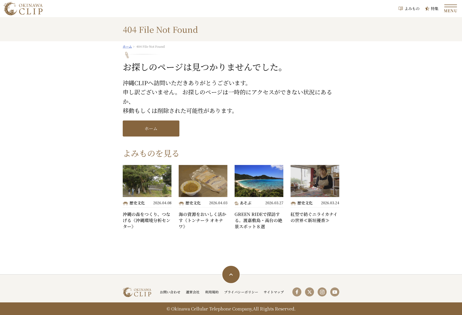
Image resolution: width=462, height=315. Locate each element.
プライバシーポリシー (241, 292)
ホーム (151, 128)
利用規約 (212, 292)
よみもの (412, 8)
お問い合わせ (170, 292)
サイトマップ (274, 292)
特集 (434, 8)
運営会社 (193, 292)
